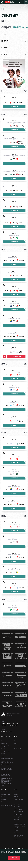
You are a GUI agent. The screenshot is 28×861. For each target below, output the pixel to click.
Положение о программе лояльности (7, 762)
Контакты (16, 839)
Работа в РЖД (4, 772)
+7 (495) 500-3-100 (6, 731)
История (16, 832)
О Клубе (16, 794)
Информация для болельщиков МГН (5, 775)
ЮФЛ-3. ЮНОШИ (18, 809)
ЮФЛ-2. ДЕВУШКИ (18, 814)
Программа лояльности (7, 758)
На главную (7, 9)
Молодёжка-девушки (19, 801)
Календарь (4, 743)
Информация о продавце (4, 808)
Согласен (14, 857)
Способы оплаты (5, 796)
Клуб (15, 790)
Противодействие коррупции (5, 765)
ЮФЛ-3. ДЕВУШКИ (18, 817)
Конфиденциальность (6, 805)
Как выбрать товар (5, 794)
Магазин (4, 790)
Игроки (3, 748)
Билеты (16, 737)
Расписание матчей (18, 740)
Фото (2, 756)
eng (22, 2)
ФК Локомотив (5, 737)
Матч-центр (14, 106)
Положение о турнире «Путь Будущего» (19, 827)
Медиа (3, 753)
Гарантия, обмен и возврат (5, 802)
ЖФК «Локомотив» (19, 27)
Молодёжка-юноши (18, 799)
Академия (16, 819)
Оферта (16, 746)
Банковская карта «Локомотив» (18, 836)
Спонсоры (16, 830)
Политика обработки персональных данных (6, 769)
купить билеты (16, 356)
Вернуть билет (17, 748)
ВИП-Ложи (16, 743)
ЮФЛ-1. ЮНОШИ (18, 804)
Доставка (3, 799)
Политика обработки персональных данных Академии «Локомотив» (19, 823)
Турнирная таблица (6, 746)
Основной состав (6, 27)
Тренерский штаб (5, 751)
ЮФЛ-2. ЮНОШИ (18, 806)
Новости (3, 740)
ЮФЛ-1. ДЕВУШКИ (18, 811)
